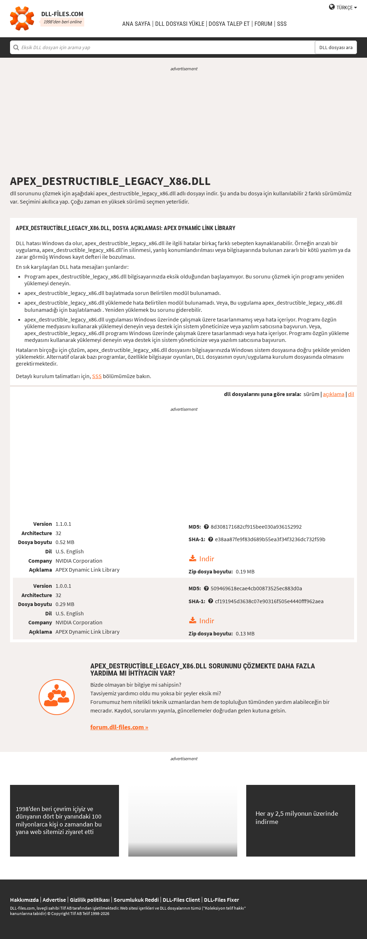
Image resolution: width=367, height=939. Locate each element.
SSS (282, 24)
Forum (263, 24)
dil (351, 393)
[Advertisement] (183, 123)
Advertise (54, 899)
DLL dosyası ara (336, 47)
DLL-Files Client (181, 899)
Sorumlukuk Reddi (136, 899)
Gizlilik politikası (90, 899)
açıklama (333, 393)
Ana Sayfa (136, 24)
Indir (206, 558)
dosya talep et (229, 24)
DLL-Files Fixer (221, 899)
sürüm (311, 393)
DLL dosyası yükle (179, 24)
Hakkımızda (24, 899)
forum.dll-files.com (117, 727)
